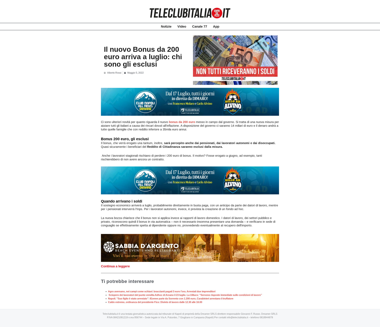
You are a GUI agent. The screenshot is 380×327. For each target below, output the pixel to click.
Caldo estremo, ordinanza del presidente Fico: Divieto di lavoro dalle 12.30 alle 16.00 (155, 302)
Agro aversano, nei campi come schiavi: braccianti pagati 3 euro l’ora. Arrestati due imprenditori (161, 291)
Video (181, 26)
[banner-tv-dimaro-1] (190, 101)
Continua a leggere (115, 266)
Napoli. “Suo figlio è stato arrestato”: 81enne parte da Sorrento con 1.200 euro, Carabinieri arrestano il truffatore (170, 298)
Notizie (166, 26)
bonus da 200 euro (182, 122)
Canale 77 (199, 26)
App (216, 26)
